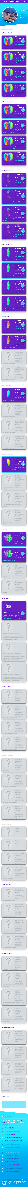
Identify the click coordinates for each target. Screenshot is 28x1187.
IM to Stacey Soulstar (12, 1158)
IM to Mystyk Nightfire (12, 1144)
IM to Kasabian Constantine (14, 1140)
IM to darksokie (10, 1134)
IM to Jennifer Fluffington (13, 1137)
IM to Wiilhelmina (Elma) (12, 1171)
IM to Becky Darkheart (12, 1131)
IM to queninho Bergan (12, 1151)
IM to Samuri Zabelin (11, 1155)
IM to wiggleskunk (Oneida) (13, 1168)
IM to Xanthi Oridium (11, 1161)
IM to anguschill (10, 1127)
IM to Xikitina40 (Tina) (12, 1164)
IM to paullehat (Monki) (12, 1147)
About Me (4, 1099)
